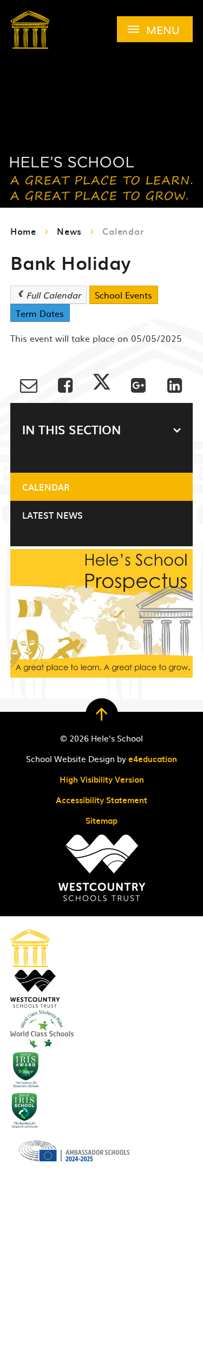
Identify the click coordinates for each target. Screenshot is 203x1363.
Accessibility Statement (101, 800)
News (69, 230)
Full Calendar (53, 294)
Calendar (122, 230)
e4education (152, 759)
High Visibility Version (102, 779)
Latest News (52, 514)
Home (23, 230)
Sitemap (101, 820)
